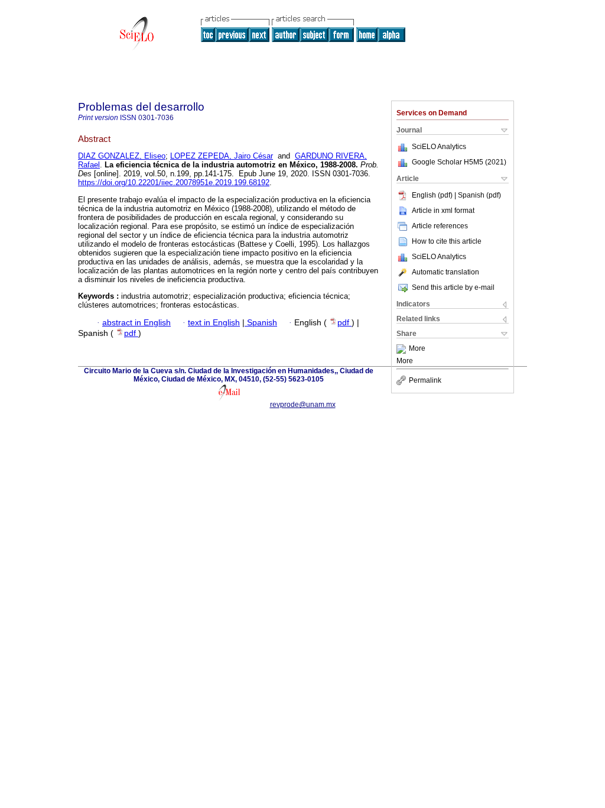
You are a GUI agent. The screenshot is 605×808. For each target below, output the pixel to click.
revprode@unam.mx (303, 404)
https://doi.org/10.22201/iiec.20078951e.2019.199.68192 (173, 182)
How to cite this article (447, 241)
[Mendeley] (402, 349)
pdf (344, 322)
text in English (214, 322)
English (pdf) (433, 195)
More (417, 349)
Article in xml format (443, 210)
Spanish (261, 322)
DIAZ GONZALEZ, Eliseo (121, 155)
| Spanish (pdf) (477, 195)
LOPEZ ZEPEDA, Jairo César (221, 155)
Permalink (425, 380)
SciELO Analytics (439, 147)
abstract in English (136, 322)
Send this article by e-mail (453, 287)
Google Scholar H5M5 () (459, 162)
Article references (440, 226)
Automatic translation (445, 272)
